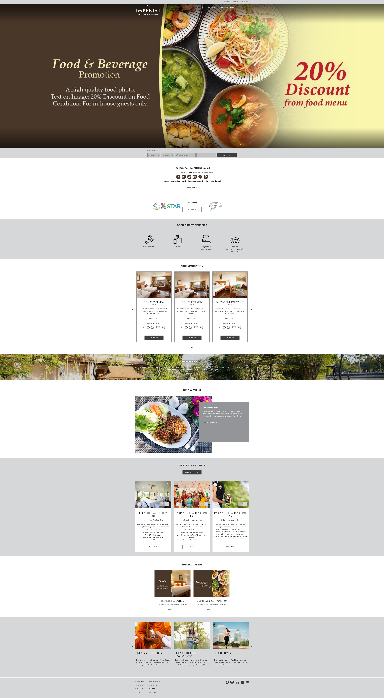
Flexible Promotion (172, 600)
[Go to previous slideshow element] (162, 293)
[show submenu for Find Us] (205, 7)
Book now (227, 155)
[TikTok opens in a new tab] (242, 682)
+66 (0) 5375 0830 (180, 173)
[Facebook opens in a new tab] (227, 682)
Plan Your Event (192, 472)
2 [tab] (192, 347)
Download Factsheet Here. (154, 520)
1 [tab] (191, 347)
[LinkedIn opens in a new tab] (237, 682)
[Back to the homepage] (148, 10)
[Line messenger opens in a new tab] (247, 682)
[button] (153, 155)
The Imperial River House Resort (192, 167)
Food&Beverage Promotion (211, 600)
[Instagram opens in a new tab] (232, 682)
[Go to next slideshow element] (167, 293)
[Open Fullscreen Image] (139, 504)
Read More (156, 547)
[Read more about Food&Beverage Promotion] (212, 583)
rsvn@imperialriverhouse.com (203, 173)
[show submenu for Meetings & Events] (236, 7)
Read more (192, 210)
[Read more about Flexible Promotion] (172, 583)
